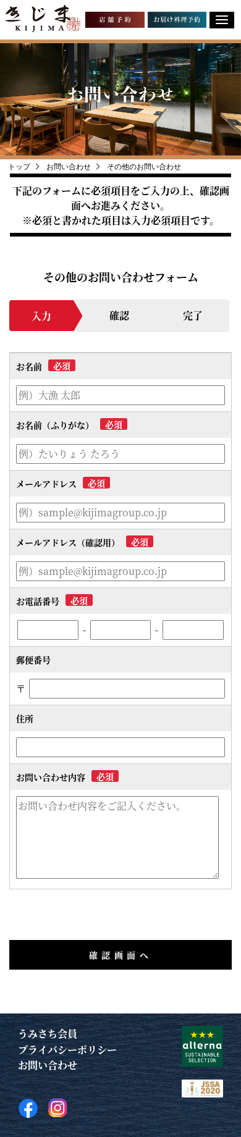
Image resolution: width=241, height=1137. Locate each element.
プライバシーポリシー (67, 1050)
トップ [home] (19, 166)
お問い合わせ (47, 1065)
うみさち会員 (47, 1033)
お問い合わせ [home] (68, 166)
